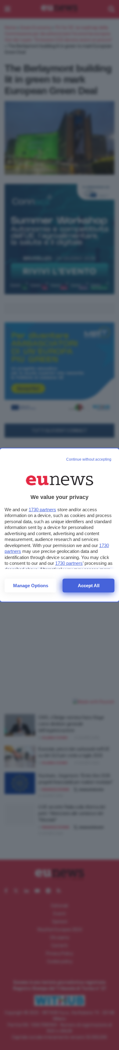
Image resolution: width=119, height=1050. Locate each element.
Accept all (88, 585)
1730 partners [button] (42, 509)
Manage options (30, 585)
